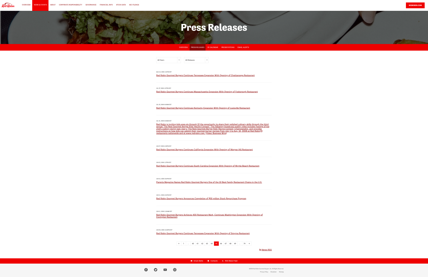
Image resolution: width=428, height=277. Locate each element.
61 (198, 244)
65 (216, 244)
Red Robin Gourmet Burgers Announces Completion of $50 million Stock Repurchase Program (201, 198)
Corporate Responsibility (70, 5)
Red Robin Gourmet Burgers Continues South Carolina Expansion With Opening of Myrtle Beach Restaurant (207, 166)
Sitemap (281, 272)
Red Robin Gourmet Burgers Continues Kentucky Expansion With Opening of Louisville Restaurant (203, 108)
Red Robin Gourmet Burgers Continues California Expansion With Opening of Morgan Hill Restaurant (204, 149)
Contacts (214, 261)
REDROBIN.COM (415, 5)
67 (226, 244)
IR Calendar (212, 47)
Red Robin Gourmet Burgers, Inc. (262, 269)
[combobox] (168, 60)
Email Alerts (243, 47)
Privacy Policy (264, 272)
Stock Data (121, 5)
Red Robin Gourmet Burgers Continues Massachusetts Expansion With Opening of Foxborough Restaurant (207, 91)
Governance (91, 5)
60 (193, 244)
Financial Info (106, 5)
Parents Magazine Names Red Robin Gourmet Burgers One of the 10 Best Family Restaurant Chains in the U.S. (209, 182)
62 (202, 244)
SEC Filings (134, 5)
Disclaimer (274, 272)
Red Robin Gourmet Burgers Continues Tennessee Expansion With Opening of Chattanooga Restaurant (205, 75)
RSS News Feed (231, 261)
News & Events (40, 5)
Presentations (227, 47)
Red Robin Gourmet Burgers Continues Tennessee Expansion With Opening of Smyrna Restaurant (203, 233)
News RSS (265, 249)
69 (235, 244)
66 (221, 244)
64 (212, 244)
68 (230, 244)
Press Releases (197, 47)
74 (244, 244)
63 (207, 244)
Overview (26, 5)
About (53, 5)
